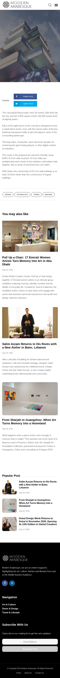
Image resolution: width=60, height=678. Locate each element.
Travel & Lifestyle (11, 612)
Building (48, 194)
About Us (28, 673)
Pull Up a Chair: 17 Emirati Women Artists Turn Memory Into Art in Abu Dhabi (27, 261)
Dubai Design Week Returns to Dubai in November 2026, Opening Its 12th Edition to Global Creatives (38, 521)
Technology (22, 194)
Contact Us (39, 673)
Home (18, 673)
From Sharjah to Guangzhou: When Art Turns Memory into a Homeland (35, 503)
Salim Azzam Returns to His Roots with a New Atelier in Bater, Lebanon (38, 484)
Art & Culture (9, 604)
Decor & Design (10, 608)
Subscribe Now (30, 649)
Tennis (36, 194)
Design (8, 194)
